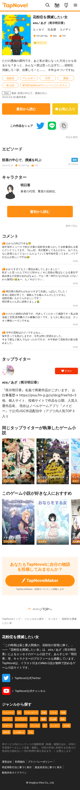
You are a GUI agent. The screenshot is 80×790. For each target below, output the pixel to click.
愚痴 (66, 78)
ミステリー (21, 719)
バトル (53, 712)
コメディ (65, 29)
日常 (47, 78)
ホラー (34, 719)
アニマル (35, 725)
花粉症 (10, 78)
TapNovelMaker (42, 580)
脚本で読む (72, 225)
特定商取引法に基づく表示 (17, 767)
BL (44, 725)
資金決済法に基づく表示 (48, 767)
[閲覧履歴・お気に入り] (57, 5)
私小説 (10, 85)
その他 (66, 725)
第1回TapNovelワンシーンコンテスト (44, 85)
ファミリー (21, 725)
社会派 (52, 29)
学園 (63, 712)
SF (19, 712)
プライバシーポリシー (40, 761)
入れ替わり (19, 732)
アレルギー (29, 78)
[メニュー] (75, 5)
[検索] (47, 5)
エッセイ (38, 29)
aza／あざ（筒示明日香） (49, 23)
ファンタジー (31, 712)
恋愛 (44, 712)
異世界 (6, 732)
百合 (31, 732)
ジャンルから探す (34, 618)
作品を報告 (72, 137)
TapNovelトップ (11, 618)
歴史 (63, 719)
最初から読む (26, 109)
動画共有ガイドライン (14, 772)
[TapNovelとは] (66, 5)
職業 (43, 719)
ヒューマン (8, 712)
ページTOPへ (42, 609)
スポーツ (7, 725)
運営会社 (7, 761)
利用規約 (20, 761)
